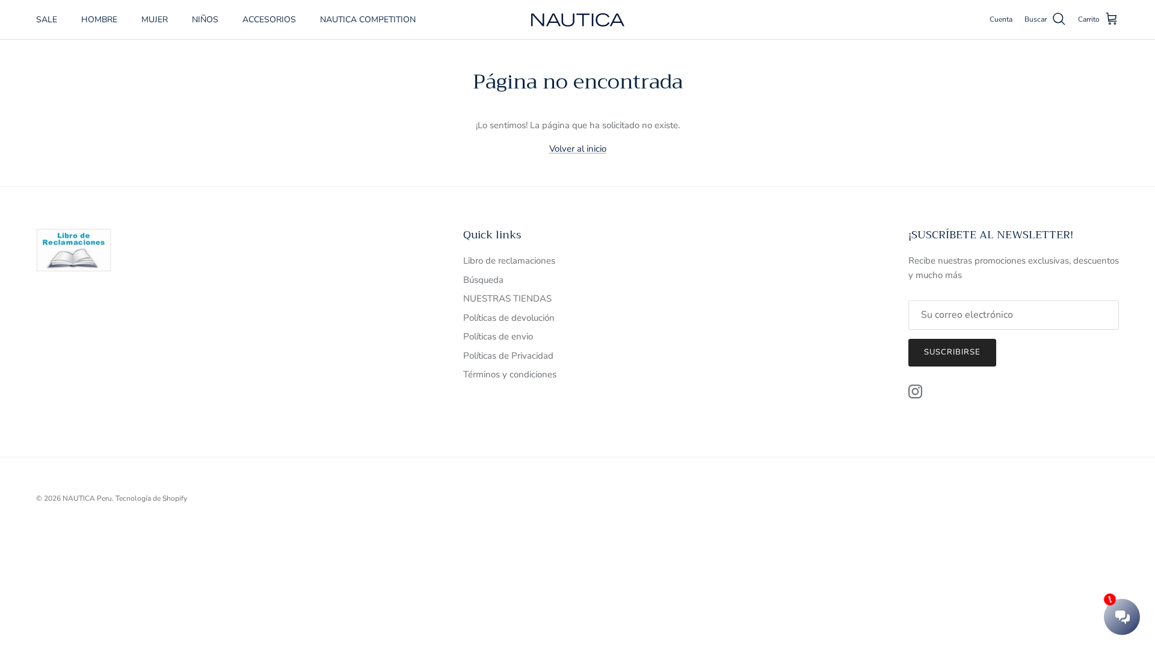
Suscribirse (952, 352)
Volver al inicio (577, 149)
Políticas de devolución (509, 318)
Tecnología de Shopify (151, 498)
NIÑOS (205, 19)
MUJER (154, 19)
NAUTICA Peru (87, 498)
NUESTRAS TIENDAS (507, 298)
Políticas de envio (498, 336)
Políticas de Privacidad (508, 356)
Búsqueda (483, 280)
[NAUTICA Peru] (577, 19)
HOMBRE (99, 19)
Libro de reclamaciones (509, 261)
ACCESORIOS (269, 19)
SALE (46, 19)
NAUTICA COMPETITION (368, 19)
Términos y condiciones (509, 374)
